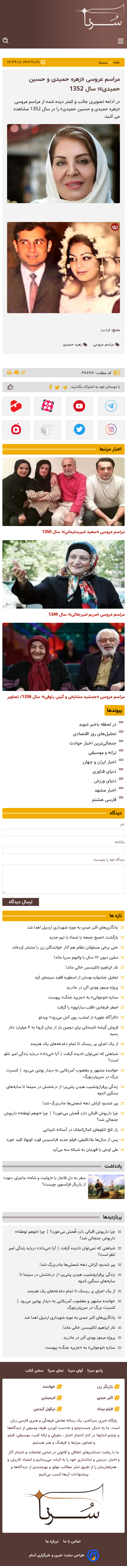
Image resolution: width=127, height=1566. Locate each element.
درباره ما (52, 1541)
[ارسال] (16, 373)
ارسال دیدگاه (20, 902)
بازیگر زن (105, 1386)
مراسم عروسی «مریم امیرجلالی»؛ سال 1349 (86, 614)
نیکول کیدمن (44, 1409)
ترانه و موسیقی (102, 752)
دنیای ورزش (105, 780)
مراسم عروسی (103, 345)
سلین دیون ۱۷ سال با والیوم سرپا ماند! (86, 957)
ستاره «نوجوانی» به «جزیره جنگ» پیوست (83, 997)
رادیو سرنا (95, 1371)
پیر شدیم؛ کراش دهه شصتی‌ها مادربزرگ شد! (80, 1103)
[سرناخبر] (99, 16)
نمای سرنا (56, 1371)
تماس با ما (72, 1541)
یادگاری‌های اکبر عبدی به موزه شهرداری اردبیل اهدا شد (72, 927)
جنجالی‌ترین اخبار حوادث (92, 743)
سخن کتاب (35, 1371)
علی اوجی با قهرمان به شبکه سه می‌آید (85, 1149)
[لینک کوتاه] (23, 372)
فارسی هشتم (104, 799)
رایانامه (120, 842)
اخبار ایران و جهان (99, 762)
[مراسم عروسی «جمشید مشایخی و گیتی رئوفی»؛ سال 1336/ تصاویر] (63, 657)
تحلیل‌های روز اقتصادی (94, 733)
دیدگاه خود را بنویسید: (109, 859)
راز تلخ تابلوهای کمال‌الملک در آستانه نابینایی (80, 1129)
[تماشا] (16, 406)
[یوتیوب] (79, 406)
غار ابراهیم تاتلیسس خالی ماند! (92, 967)
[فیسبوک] (49, 386)
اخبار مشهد (105, 790)
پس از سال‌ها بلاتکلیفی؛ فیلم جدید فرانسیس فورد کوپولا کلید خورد (62, 1139)
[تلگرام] (63, 386)
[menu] (121, 41)
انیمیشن (48, 1398)
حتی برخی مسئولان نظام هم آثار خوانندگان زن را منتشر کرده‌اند (65, 947)
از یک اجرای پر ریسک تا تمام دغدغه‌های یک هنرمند (74, 1044)
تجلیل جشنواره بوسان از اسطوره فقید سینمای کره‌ (76, 977)
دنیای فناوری (104, 771)
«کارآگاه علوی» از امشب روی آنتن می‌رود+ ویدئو (78, 1017)
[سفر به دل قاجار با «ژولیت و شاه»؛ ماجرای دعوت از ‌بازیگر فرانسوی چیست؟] (106, 1187)
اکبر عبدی (105, 1398)
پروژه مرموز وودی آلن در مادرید (92, 987)
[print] (10, 372)
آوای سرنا (76, 1371)
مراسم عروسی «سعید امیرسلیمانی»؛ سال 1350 (83, 531)
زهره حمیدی (72, 345)
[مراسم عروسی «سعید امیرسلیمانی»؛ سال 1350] (63, 492)
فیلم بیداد (105, 1409)
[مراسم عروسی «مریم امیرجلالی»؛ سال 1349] (63, 574)
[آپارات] (48, 406)
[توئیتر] (56, 387)
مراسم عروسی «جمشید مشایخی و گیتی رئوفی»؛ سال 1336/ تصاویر (66, 696)
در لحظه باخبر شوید (97, 724)
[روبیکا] (48, 430)
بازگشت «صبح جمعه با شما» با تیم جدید (83, 937)
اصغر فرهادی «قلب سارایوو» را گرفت (87, 1007)
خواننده (49, 1386)
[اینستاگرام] (111, 430)
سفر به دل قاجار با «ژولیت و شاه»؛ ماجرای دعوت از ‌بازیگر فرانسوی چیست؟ (44, 1181)
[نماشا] (16, 430)
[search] (5, 40)
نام (123, 824)
